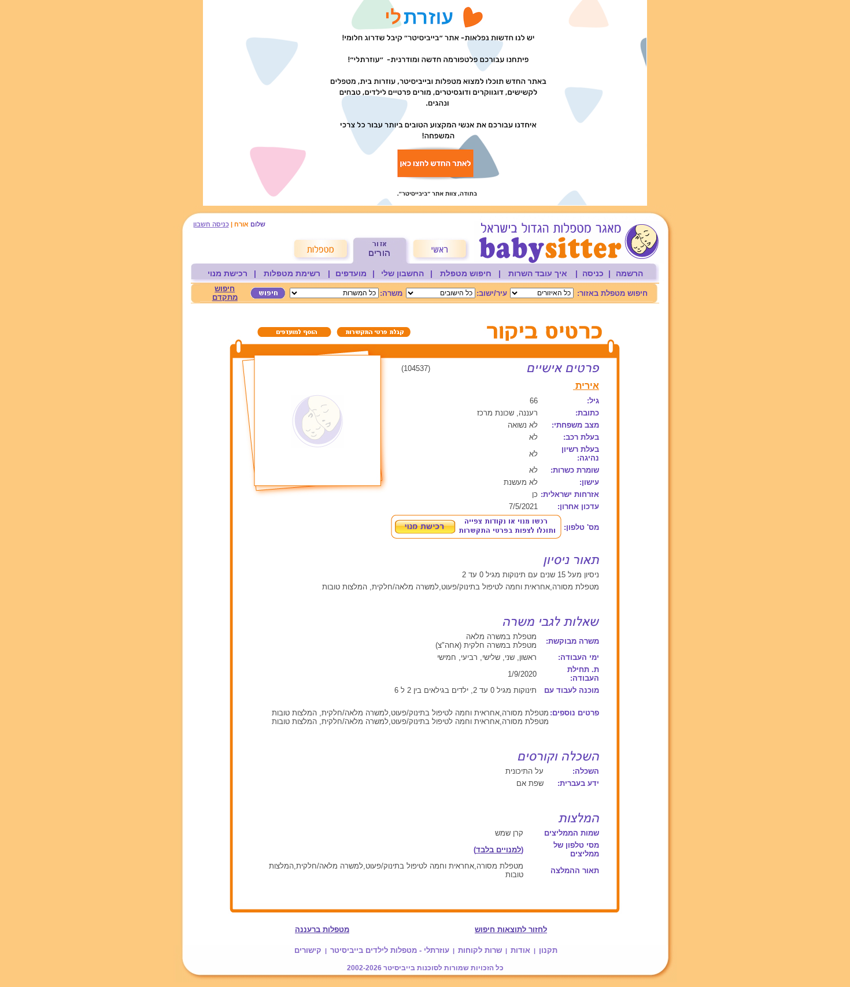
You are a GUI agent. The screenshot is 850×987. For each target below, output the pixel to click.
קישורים (307, 950)
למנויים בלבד (498, 849)
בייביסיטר (399, 968)
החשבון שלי (402, 273)
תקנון (548, 950)
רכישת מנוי (227, 273)
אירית (586, 386)
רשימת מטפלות (292, 273)
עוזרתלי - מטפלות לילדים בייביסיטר (389, 950)
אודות (520, 950)
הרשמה (629, 273)
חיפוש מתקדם (225, 293)
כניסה (593, 273)
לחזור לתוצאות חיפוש (511, 929)
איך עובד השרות (537, 273)
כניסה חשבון (211, 224)
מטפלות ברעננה (322, 929)
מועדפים (351, 273)
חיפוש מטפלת (465, 273)
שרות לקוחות (480, 950)
